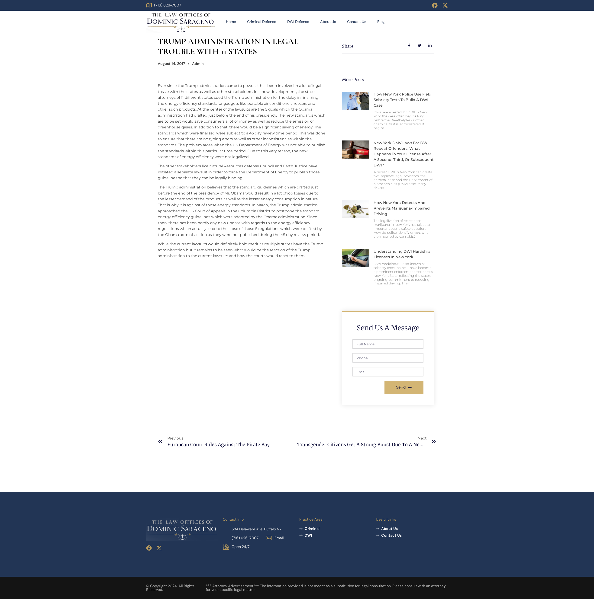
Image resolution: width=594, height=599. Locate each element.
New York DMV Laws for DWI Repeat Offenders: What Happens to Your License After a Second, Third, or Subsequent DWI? (404, 154)
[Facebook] (435, 5)
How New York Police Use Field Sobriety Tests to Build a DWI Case (402, 100)
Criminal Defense (261, 21)
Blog (381, 21)
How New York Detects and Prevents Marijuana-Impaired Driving (402, 208)
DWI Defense (298, 21)
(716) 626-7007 (167, 5)
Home (231, 21)
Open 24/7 (241, 546)
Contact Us (356, 21)
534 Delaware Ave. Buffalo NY (256, 529)
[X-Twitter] (445, 5)
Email (279, 537)
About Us (328, 21)
